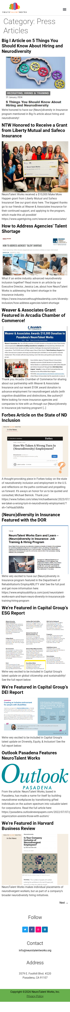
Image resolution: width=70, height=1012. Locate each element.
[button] (64, 9)
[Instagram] (38, 929)
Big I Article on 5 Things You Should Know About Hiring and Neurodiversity (32, 46)
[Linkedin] (45, 929)
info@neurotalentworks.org (35, 950)
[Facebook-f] (32, 929)
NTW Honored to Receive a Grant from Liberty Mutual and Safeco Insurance (34, 130)
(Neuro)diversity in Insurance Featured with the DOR (31, 517)
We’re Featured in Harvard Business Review (28, 826)
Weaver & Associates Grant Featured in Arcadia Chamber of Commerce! (33, 315)
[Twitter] (25, 929)
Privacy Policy (35, 996)
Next (63, 902)
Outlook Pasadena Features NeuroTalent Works (29, 755)
